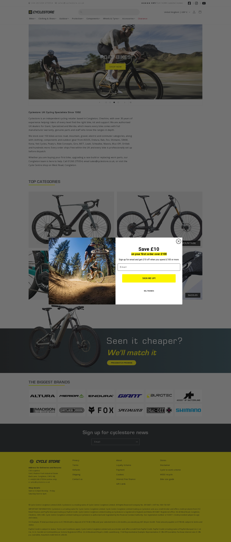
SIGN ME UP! (149, 278)
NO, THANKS (149, 291)
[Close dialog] (178, 241)
